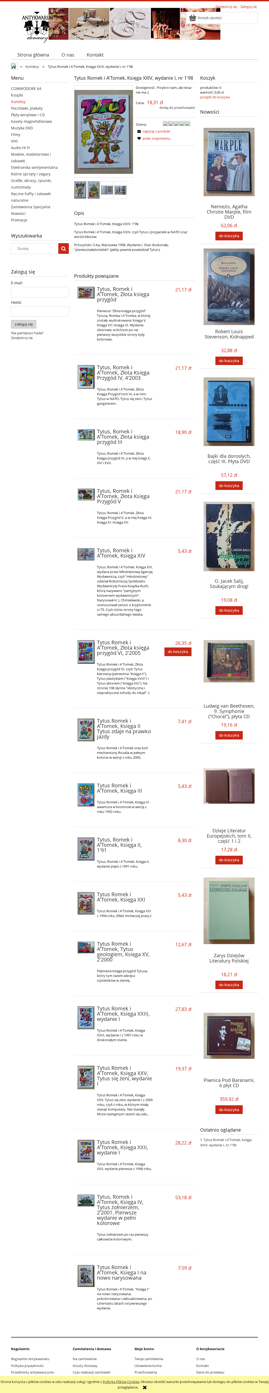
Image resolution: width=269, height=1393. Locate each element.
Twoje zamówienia (148, 1358)
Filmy (15, 134)
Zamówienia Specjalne (30, 206)
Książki (17, 95)
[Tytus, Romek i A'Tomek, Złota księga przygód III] (86, 434)
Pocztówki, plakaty (27, 108)
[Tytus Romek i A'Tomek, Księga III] (86, 795)
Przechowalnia (145, 1372)
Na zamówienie (85, 1358)
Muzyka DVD (22, 127)
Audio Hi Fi (20, 147)
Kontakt (202, 1365)
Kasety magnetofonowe (31, 121)
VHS (14, 141)
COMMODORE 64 (26, 88)
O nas (200, 1358)
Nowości (18, 213)
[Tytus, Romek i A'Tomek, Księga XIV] (86, 554)
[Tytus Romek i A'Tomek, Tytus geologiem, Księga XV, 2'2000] (86, 947)
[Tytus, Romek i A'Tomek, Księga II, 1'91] (86, 849)
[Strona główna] (37, 27)
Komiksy (18, 101)
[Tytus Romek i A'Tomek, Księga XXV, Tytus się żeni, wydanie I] (86, 1078)
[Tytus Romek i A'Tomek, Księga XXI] (86, 903)
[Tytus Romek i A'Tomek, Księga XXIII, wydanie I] (86, 1017)
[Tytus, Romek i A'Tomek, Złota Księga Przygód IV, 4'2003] (86, 377)
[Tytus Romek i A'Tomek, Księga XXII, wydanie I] (86, 1151)
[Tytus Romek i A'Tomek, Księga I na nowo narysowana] (86, 1276)
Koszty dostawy (85, 1365)
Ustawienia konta (148, 1365)
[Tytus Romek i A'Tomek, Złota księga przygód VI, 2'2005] (86, 652)
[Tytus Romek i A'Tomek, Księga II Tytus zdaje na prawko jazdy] (86, 729)
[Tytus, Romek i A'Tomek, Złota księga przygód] (86, 292)
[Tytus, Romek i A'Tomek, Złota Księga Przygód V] (86, 494)
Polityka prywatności (27, 1365)
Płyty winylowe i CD (28, 114)
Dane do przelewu (210, 1372)
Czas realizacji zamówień (92, 1372)
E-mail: (17, 282)
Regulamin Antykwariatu (30, 1358)
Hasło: (16, 302)
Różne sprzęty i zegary (30, 173)
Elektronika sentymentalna (34, 167)
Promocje (19, 219)
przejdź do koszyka (215, 97)
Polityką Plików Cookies (121, 1381)
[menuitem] (33, 54)
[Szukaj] (63, 248)
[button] (153, 131)
